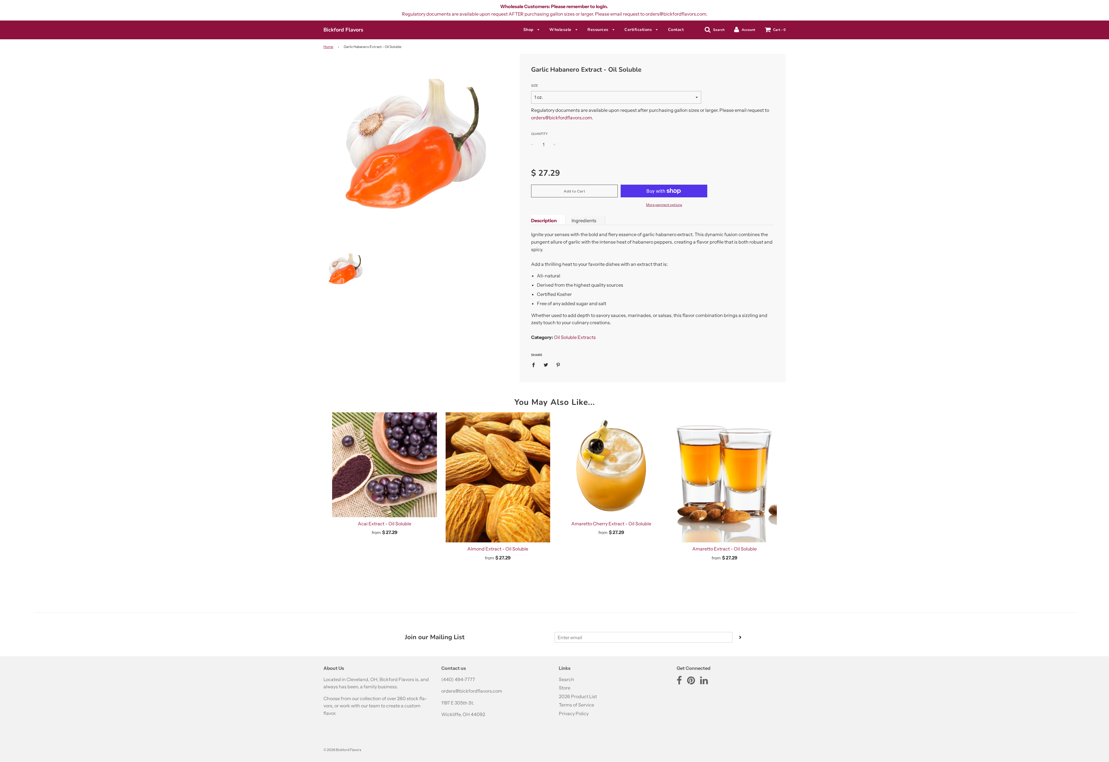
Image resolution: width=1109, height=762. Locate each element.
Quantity (539, 134)
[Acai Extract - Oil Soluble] (384, 464)
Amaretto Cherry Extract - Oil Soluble (611, 523)
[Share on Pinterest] (558, 365)
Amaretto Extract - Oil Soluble (724, 549)
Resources (598, 29)
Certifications (638, 29)
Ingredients (584, 220)
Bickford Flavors (343, 29)
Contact (676, 29)
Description (544, 220)
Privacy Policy (574, 713)
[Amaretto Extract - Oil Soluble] (724, 477)
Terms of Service (576, 705)
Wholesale (561, 29)
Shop (529, 29)
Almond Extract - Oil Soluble (497, 549)
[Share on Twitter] (546, 365)
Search (566, 679)
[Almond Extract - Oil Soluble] (498, 477)
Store (564, 688)
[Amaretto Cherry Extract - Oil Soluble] (611, 464)
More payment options (664, 205)
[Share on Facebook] (535, 365)
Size (534, 86)
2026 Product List (578, 696)
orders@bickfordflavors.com (561, 117)
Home (328, 47)
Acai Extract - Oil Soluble (384, 523)
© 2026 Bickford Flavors (342, 750)
